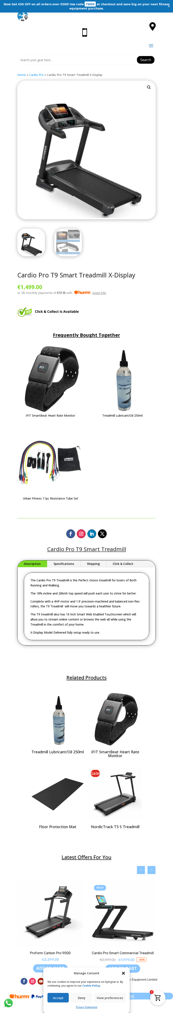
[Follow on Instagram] (81, 533)
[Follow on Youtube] (41, 981)
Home (21, 75)
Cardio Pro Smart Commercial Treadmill (123, 953)
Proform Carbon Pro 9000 (50, 953)
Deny (81, 998)
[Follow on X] (102, 533)
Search (145, 60)
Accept (58, 998)
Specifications (64, 564)
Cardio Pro (36, 75)
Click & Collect (123, 564)
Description (32, 564)
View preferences (110, 998)
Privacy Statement (86, 1007)
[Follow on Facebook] (70, 533)
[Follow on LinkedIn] (91, 533)
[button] (123, 973)
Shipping (93, 564)
